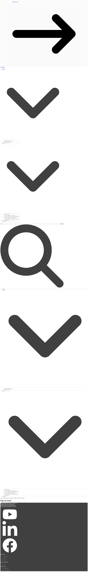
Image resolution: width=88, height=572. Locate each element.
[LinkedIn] (9, 537)
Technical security (7, 142)
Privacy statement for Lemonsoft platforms (12, 216)
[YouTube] (9, 520)
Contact (3, 564)
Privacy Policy (4, 558)
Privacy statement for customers (10, 215)
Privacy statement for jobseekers (10, 217)
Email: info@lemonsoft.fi (6, 570)
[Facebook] (9, 552)
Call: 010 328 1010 (5, 568)
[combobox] (30, 223)
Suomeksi (4, 221)
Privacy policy (7, 214)
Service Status (4, 556)
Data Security (4, 559)
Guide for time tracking (8, 388)
